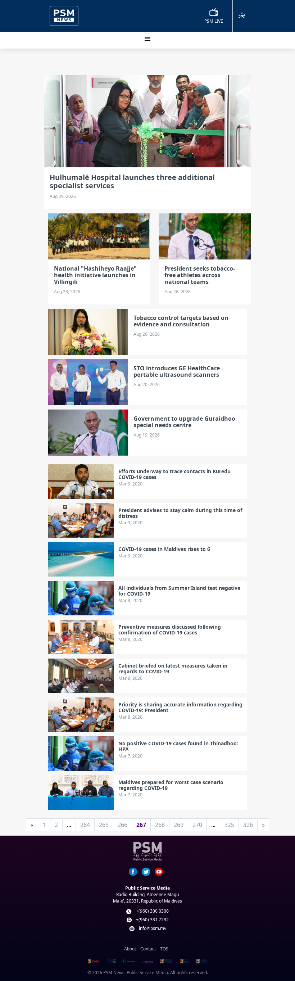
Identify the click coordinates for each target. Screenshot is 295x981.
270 (197, 825)
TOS (164, 949)
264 (85, 825)
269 (178, 825)
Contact (148, 949)
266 (122, 825)
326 (248, 825)
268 (160, 825)
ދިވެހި (242, 15)
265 (104, 825)
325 (229, 825)
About (130, 949)
